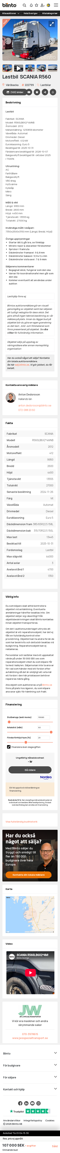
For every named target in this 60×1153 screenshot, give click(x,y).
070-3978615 (30, 1034)
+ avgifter (30, 1145)
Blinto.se (47, 684)
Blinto (6, 1053)
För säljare (9, 1077)
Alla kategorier (49, 13)
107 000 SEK (13, 1145)
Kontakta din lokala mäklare (29, 874)
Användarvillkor (11, 1120)
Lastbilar (45, 85)
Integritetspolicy (33, 1120)
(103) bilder (16, 92)
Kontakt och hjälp (14, 1089)
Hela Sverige (30, 13)
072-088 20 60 (26, 410)
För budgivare (11, 1065)
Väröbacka (11, 85)
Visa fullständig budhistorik (21, 821)
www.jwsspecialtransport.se (30, 1038)
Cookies (49, 1120)
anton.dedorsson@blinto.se (34, 405)
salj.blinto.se (22, 364)
